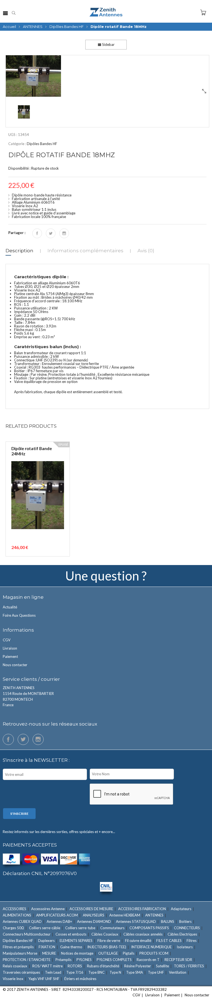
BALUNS (167, 921)
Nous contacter (15, 665)
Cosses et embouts (70, 934)
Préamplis (63, 959)
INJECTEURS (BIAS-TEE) (106, 947)
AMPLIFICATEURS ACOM (57, 915)
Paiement (10, 656)
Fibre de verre (108, 940)
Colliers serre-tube (80, 928)
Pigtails (128, 953)
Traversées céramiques (21, 972)
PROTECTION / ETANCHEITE (27, 959)
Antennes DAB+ (59, 921)
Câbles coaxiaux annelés (143, 934)
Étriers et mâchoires (80, 978)
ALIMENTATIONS (17, 915)
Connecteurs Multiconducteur (27, 934)
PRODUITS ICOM (153, 953)
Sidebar (108, 44)
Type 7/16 (74, 972)
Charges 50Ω (13, 928)
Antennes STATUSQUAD (136, 921)
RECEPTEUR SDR (178, 959)
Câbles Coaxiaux (104, 934)
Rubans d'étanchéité (103, 966)
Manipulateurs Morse (20, 953)
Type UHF (156, 972)
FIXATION (47, 947)
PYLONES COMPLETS (114, 959)
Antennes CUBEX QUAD (22, 921)
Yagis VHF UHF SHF (43, 978)
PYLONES (84, 959)
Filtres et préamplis (18, 947)
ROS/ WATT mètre (47, 966)
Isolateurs (185, 947)
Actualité (10, 607)
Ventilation (177, 972)
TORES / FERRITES (189, 966)
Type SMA (134, 972)
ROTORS (75, 966)
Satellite (162, 966)
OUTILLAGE (108, 953)
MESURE (49, 953)
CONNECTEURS (187, 928)
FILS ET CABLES (169, 940)
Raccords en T (148, 959)
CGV (6, 640)
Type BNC (96, 972)
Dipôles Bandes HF (66, 26)
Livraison (10, 648)
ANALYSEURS (93, 915)
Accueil (9, 26)
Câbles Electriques (182, 934)
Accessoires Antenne (48, 909)
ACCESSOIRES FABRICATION (142, 909)
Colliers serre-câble (44, 928)
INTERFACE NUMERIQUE (151, 947)
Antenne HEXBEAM (124, 915)
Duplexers (46, 940)
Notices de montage (77, 953)
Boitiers (185, 921)
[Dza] (107, 76)
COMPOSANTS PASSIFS (149, 928)
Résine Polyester (137, 966)
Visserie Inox (13, 978)
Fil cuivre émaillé (138, 940)
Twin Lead (53, 972)
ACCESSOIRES (14, 909)
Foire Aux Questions (19, 615)
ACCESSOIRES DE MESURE (91, 909)
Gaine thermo (71, 947)
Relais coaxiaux (15, 966)
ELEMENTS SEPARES (76, 940)
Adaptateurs (181, 909)
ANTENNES (33, 26)
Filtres (192, 940)
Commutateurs (112, 928)
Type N (115, 972)
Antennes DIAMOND (94, 921)
